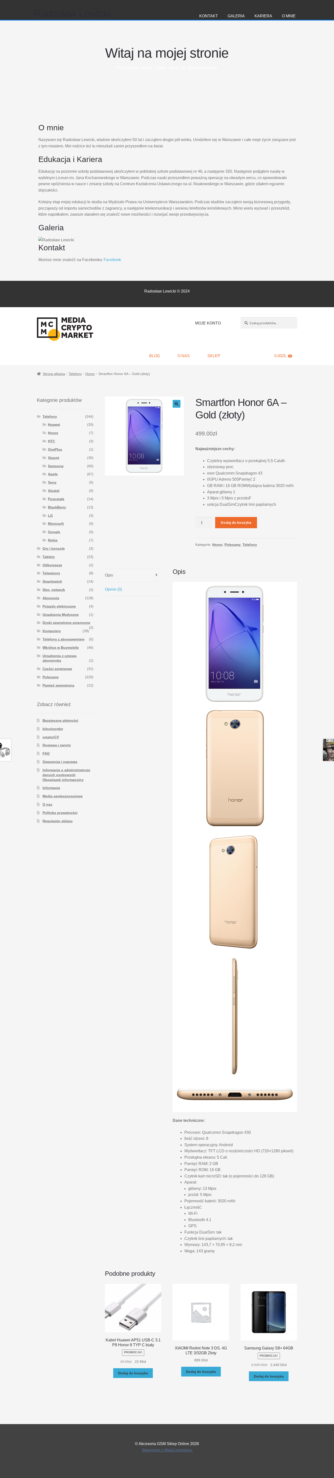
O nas (184, 356)
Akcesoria (51, 598)
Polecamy (232, 545)
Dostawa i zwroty (57, 745)
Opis (109, 575)
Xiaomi (53, 458)
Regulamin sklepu (58, 821)
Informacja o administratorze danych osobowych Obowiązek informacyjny (66, 775)
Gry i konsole (54, 548)
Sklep (213, 356)
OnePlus (55, 449)
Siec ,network (54, 590)
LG (50, 515)
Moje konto (208, 323)
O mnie (289, 16)
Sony (52, 482)
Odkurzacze (52, 565)
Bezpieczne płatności (60, 720)
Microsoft (56, 524)
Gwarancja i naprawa (60, 762)
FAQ (46, 753)
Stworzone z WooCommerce (166, 1450)
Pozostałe (56, 499)
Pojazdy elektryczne (59, 606)
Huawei (54, 424)
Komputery (52, 631)
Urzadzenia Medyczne (61, 615)
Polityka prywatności (60, 813)
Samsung (56, 466)
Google (54, 532)
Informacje (51, 788)
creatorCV (51, 737)
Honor (90, 374)
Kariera (263, 16)
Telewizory (51, 573)
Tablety (49, 557)
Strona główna (54, 374)
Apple (53, 474)
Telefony (75, 374)
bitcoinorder (53, 729)
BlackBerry (57, 507)
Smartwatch (52, 581)
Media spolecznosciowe (63, 796)
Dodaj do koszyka (236, 522)
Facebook (112, 260)
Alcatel (53, 491)
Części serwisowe (57, 669)
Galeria (236, 16)
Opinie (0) (113, 589)
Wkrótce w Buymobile (61, 647)
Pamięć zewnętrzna (58, 685)
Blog (154, 356)
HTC (51, 441)
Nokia (52, 540)
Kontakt (208, 16)
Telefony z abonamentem (63, 639)
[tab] (133, 575)
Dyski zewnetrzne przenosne (66, 623)
